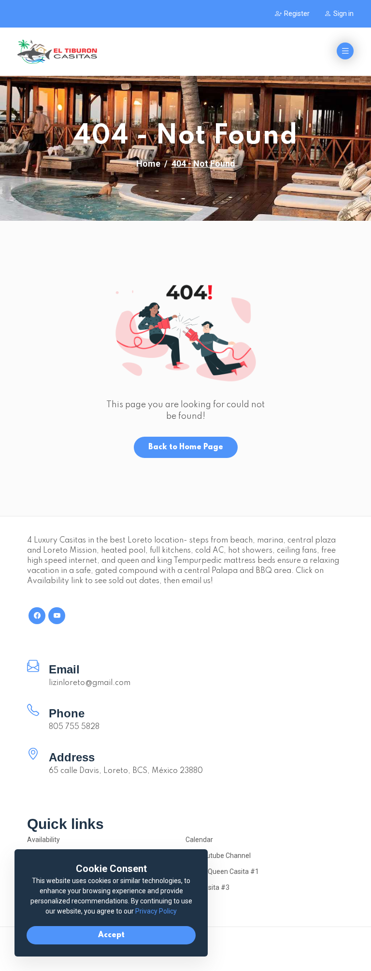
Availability (43, 839)
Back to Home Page (185, 447)
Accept (111, 935)
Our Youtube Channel (218, 855)
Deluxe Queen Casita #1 (222, 871)
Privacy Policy (156, 911)
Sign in (343, 13)
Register (297, 13)
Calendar (199, 839)
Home (148, 163)
